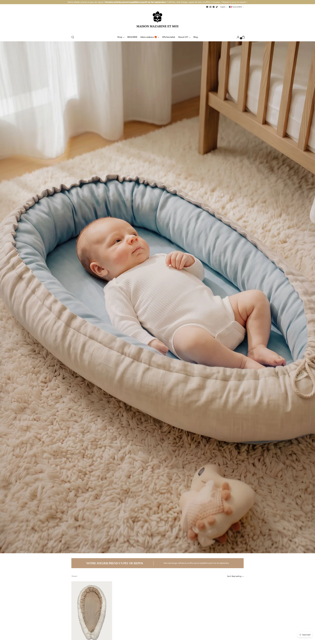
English (222, 7)
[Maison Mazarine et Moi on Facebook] (207, 7)
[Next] (254, 2)
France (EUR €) (237, 7)
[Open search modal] (72, 37)
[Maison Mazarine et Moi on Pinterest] (214, 7)
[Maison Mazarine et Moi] (157, 21)
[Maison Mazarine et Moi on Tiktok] (217, 7)
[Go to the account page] (237, 37)
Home (73, 46)
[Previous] (61, 2)
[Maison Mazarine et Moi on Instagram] (210, 7)
